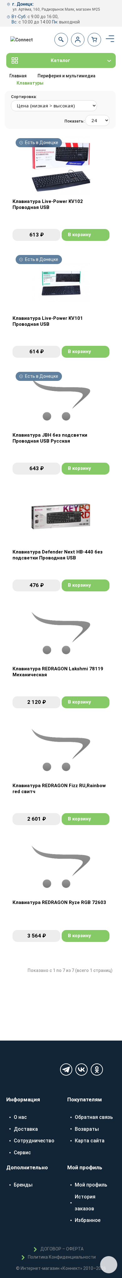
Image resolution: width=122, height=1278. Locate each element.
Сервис (22, 1153)
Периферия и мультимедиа (66, 75)
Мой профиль (91, 1185)
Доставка (26, 1129)
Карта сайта (89, 1141)
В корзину (79, 234)
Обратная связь (94, 1117)
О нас (20, 1117)
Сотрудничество (34, 1141)
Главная (18, 75)
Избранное (87, 1220)
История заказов (85, 1203)
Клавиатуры (30, 83)
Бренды (23, 1185)
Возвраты (87, 1129)
